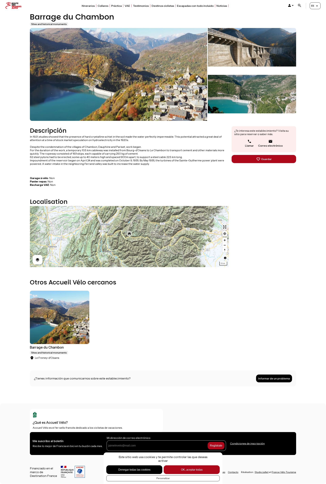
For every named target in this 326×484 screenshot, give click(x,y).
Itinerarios (88, 5)
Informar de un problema (274, 378)
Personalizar (163, 478)
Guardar (266, 159)
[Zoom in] (224, 240)
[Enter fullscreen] (224, 227)
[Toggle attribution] (225, 258)
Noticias (221, 5)
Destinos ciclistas (163, 5)
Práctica (116, 5)
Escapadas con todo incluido (195, 5)
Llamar (249, 145)
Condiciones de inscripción (247, 443)
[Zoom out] (224, 245)
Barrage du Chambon (47, 347)
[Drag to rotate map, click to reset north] (224, 250)
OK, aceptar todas (192, 469)
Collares (103, 5)
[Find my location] (224, 233)
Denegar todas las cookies (134, 469)
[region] (129, 236)
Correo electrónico (270, 145)
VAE (127, 5)
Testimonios (141, 5)
